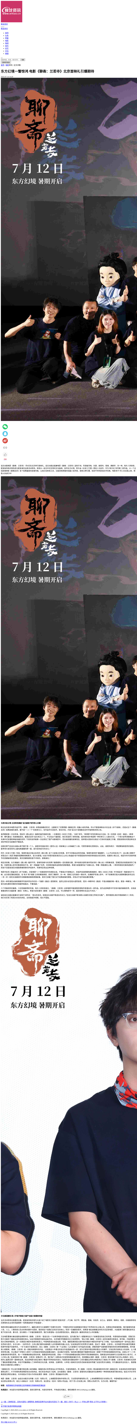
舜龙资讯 (4, 24)
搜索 (23, 60)
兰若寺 (24, 1385)
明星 (7, 38)
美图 (7, 53)
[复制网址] (5, 447)
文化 (7, 51)
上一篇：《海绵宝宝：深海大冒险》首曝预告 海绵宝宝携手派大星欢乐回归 (29, 1402)
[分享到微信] (5, 426)
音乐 (7, 46)
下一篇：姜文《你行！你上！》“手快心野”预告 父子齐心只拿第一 (82, 1402)
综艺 (7, 48)
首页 (7, 33)
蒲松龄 (42, 1385)
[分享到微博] (5, 440)
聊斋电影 (36, 1385)
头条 (7, 35)
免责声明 (11, 1406)
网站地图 (18, 1406)
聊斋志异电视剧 (15, 1385)
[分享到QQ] (5, 433)
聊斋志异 (30, 1385)
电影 (7, 41)
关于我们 (4, 1406)
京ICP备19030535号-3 (9, 1422)
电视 (7, 43)
